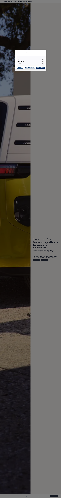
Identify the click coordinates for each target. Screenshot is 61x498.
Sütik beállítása (20, 67)
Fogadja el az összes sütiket (40, 67)
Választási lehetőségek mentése (30, 67)
